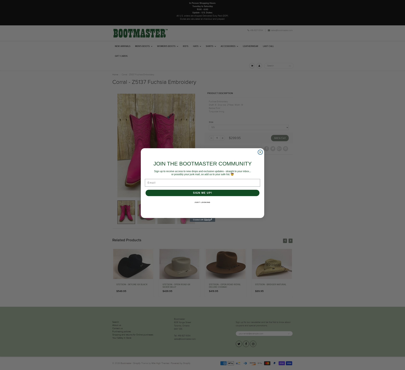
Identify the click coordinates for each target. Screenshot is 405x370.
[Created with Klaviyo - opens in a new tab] (202, 220)
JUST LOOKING (202, 202)
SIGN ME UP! (202, 192)
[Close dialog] (260, 152)
